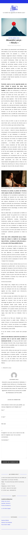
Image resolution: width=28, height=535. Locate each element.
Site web (3, 423)
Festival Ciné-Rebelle (6, 522)
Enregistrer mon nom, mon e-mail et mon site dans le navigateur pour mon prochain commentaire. (12, 435)
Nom (3, 410)
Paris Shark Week (5, 524)
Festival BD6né (5, 520)
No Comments (18, 45)
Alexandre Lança (7, 367)
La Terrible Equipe (6, 508)
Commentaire (5, 440)
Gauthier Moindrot (5, 503)
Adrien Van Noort (5, 501)
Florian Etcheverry (6, 505)
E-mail (3, 417)
